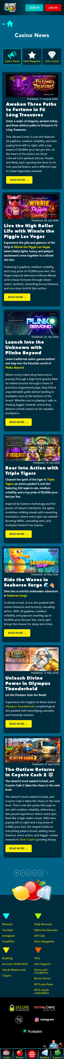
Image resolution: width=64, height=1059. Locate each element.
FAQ (37, 958)
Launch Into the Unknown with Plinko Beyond (24, 347)
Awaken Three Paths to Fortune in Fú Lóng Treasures (31, 109)
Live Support (42, 964)
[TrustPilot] (32, 1031)
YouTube (7, 930)
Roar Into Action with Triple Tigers (31, 470)
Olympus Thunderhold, (20, 706)
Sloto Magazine (44, 942)
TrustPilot (8, 942)
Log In (53, 7)
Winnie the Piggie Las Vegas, (32, 247)
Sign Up (34, 7)
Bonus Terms (42, 978)
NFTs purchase (43, 984)
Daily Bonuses (43, 924)
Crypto (6, 976)
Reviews (7, 924)
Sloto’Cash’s (28, 840)
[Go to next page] (47, 873)
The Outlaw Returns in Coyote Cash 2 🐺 (30, 772)
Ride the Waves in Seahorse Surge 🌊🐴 (29, 582)
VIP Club (39, 936)
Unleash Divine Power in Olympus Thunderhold (27, 683)
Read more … (19, 180)
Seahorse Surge (17, 596)
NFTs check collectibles (41, 991)
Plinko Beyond (15, 368)
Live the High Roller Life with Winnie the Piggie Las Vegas (29, 231)
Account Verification (15, 964)
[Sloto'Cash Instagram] (44, 1019)
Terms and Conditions (41, 971)
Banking (7, 958)
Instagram (8, 936)
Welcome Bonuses (46, 930)
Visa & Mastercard (14, 970)
